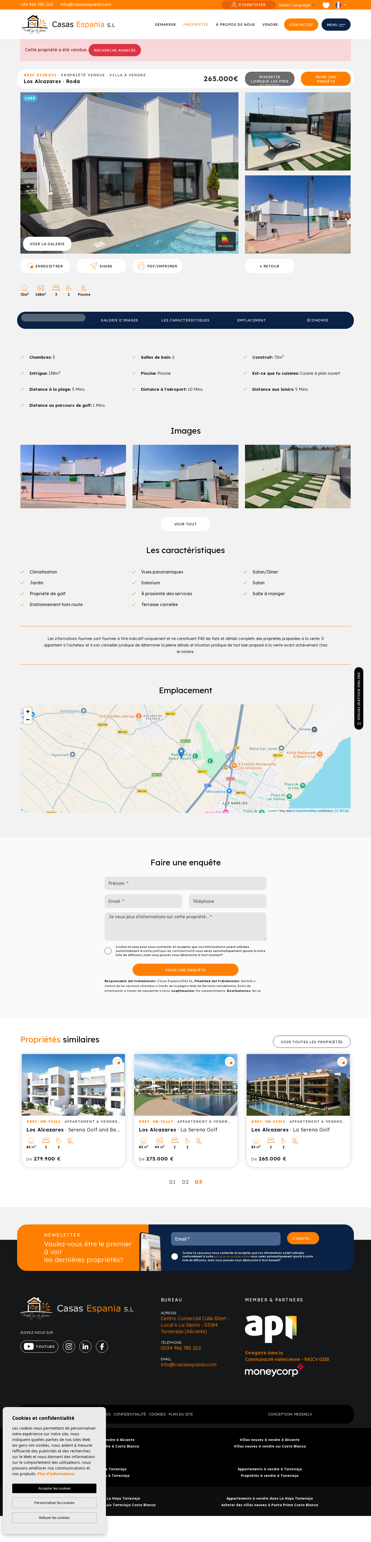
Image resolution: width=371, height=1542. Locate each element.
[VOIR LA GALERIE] (129, 172)
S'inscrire (303, 1238)
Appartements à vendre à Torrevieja (270, 1469)
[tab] (53, 317)
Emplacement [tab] (251, 320)
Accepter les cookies (54, 1488)
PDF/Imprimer (162, 266)
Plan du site (181, 1414)
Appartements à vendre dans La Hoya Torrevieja (270, 1498)
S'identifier (252, 4)
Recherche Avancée (115, 50)
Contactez (301, 25)
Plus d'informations (55, 1473)
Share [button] (106, 266)
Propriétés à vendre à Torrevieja (269, 1476)
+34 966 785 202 (36, 4)
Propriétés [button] (196, 24)
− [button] (28, 719)
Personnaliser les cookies (54, 1502)
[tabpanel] (73, 1110)
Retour (271, 266)
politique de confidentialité (174, 951)
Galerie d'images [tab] (119, 320)
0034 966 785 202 (181, 1348)
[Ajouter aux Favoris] (117, 1062)
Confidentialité (130, 1414)
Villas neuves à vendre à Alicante (270, 1440)
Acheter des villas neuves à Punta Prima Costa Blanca (269, 1505)
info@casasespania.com (86, 4)
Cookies (157, 1414)
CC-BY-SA (341, 810)
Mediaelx (303, 1414)
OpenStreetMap (305, 810)
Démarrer (165, 24)
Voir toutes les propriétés (312, 1042)
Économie (317, 320)
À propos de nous (235, 24)
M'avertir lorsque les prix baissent (269, 80)
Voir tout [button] (185, 524)
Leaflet (272, 810)
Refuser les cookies (54, 1517)
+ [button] (28, 711)
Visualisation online (359, 696)
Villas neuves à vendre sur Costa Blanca (270, 1446)
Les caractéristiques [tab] (185, 320)
